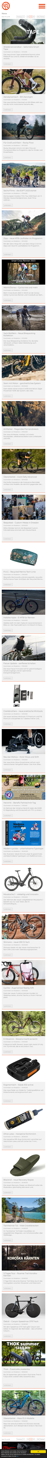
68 (38, 16)
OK (38, 1451)
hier (17, 1456)
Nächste (42, 16)
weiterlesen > (8, 64)
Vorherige (19, 16)
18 (28, 16)
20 (33, 16)
